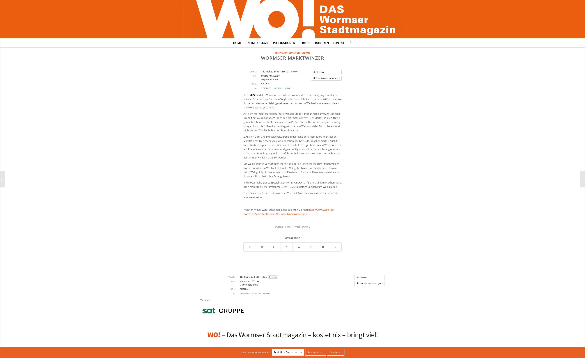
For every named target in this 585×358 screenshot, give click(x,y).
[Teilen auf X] (262, 247)
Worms (306, 52)
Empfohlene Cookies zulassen (288, 352)
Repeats (295, 71)
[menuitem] (237, 43)
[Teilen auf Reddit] (311, 247)
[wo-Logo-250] (292, 19)
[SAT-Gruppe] (223, 310)
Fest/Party (281, 52)
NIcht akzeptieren (315, 352)
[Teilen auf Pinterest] (286, 247)
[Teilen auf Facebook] (250, 247)
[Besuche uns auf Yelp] (335, 247)
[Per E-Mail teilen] (323, 247)
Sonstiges (295, 52)
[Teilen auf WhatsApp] (274, 247)
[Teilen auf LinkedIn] (299, 247)
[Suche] (351, 42)
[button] (326, 78)
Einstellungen (336, 352)
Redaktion (304, 227)
